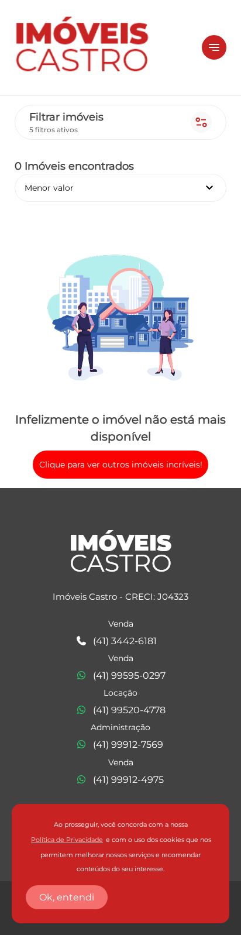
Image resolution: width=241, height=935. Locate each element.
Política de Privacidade (67, 840)
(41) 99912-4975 (128, 779)
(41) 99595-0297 (129, 675)
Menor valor (120, 188)
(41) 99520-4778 (129, 710)
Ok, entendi (66, 897)
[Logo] (101, 47)
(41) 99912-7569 (128, 744)
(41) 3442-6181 (125, 641)
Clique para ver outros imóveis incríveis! (120, 464)
